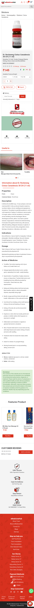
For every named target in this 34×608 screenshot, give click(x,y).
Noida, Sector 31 (16, 556)
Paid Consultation (16, 544)
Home (3, 15)
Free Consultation (16, 542)
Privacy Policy (3, 597)
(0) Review (23, 66)
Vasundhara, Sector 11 (16, 564)
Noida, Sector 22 (16, 562)
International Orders (16, 547)
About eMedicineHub (16, 524)
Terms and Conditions (12, 597)
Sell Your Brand (16, 539)
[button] (16, 177)
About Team (16, 521)
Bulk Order (16, 549)
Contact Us (16, 527)
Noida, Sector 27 (16, 559)
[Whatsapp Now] (31, 591)
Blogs (16, 529)
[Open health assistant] (30, 603)
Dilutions (19, 15)
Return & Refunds (22, 597)
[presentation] (3, 423)
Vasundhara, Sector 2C (16, 567)
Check (22, 96)
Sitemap (16, 532)
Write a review (25, 452)
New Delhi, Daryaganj (16, 570)
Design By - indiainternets (17, 605)
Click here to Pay (31, 305)
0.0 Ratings (16, 66)
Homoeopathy (11, 15)
